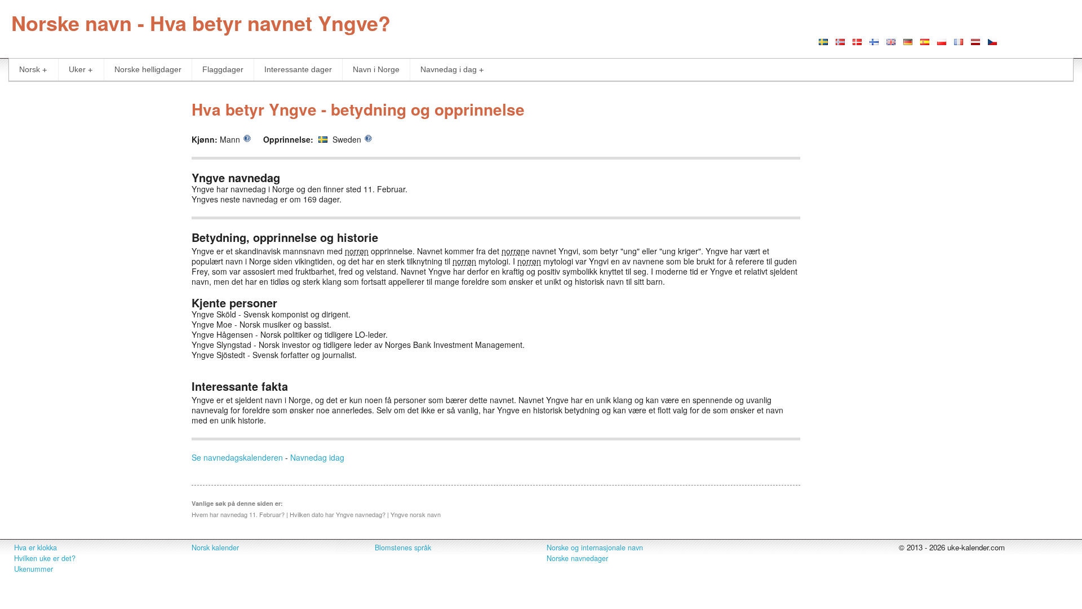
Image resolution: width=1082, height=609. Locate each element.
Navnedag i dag (448, 69)
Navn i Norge (376, 69)
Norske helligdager (147, 69)
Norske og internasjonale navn (595, 547)
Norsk (29, 69)
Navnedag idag (317, 457)
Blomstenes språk (403, 547)
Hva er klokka (35, 547)
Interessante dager (298, 69)
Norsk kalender (215, 547)
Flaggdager (222, 69)
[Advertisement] (90, 261)
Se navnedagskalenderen (237, 457)
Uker (77, 69)
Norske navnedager (577, 558)
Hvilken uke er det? (45, 558)
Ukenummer (33, 569)
